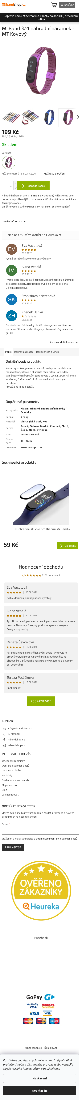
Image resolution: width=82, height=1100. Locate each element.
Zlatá (32, 430)
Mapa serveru (10, 785)
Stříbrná (42, 430)
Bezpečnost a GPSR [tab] (47, 352)
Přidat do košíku (36, 185)
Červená (55, 426)
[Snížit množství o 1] (15, 188)
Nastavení (40, 1078)
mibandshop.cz (16, 745)
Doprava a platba (11, 770)
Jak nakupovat (10, 795)
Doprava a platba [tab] (24, 352)
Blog (4, 790)
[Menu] (67, 5)
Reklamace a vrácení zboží (17, 780)
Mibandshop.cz (16, 740)
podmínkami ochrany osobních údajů (56, 839)
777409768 (14, 734)
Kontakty (7, 775)
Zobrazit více (41, 701)
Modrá (44, 426)
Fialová (34, 426)
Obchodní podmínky (13, 761)
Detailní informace (12, 222)
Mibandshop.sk (33, 1048)
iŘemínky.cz (50, 1048)
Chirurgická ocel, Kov (34, 422)
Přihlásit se (13, 847)
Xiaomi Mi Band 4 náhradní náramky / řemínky (44, 410)
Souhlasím (39, 1091)
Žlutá (65, 426)
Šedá (24, 430)
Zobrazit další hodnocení (64, 342)
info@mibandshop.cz (20, 729)
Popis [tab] (8, 352)
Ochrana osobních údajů (15, 766)
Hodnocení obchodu (41, 567)
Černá (24, 426)
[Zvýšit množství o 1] (15, 183)
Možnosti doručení (54, 174)
